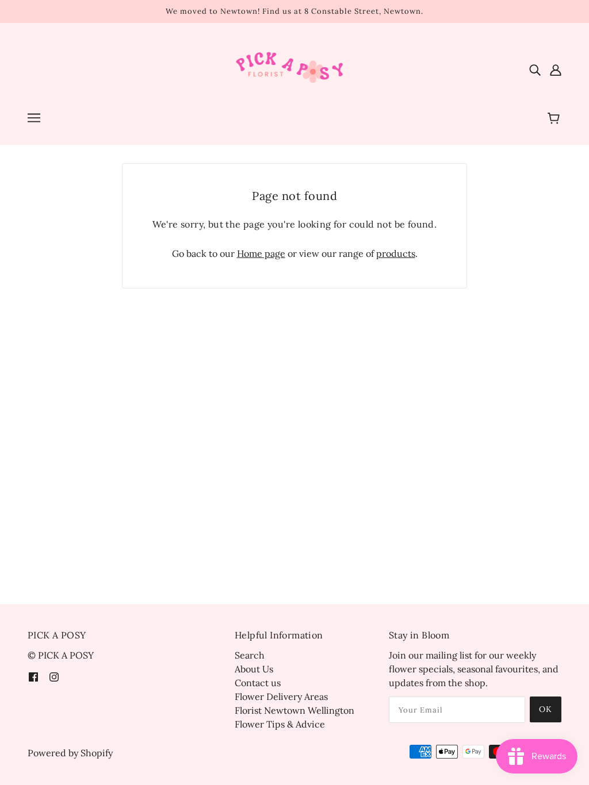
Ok (545, 709)
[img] (535, 68)
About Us (254, 669)
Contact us (258, 682)
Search (250, 655)
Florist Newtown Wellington (294, 710)
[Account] (555, 68)
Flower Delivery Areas (281, 696)
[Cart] (555, 119)
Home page (261, 253)
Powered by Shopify (70, 753)
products (395, 253)
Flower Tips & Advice (280, 724)
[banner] (295, 68)
